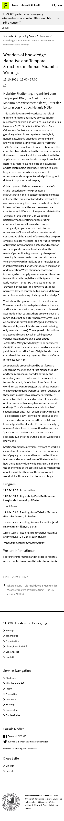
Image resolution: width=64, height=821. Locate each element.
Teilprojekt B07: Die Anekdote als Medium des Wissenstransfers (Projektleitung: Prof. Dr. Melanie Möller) (32, 590)
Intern (9, 688)
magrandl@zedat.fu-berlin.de (39, 561)
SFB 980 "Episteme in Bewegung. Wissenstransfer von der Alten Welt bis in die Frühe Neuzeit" (30, 18)
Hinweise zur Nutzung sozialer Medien (20, 748)
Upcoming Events (27, 36)
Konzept (10, 630)
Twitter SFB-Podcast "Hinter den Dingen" (28, 741)
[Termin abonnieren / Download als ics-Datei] (32, 85)
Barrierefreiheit (13, 715)
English (9, 770)
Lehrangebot (12, 651)
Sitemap (10, 704)
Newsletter (11, 693)
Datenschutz (12, 709)
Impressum (11, 699)
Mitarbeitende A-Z (15, 683)
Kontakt (10, 657)
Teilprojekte (12, 635)
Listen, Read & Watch (16, 646)
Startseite (8, 36)
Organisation (12, 641)
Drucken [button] (10, 765)
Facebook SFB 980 (17, 736)
